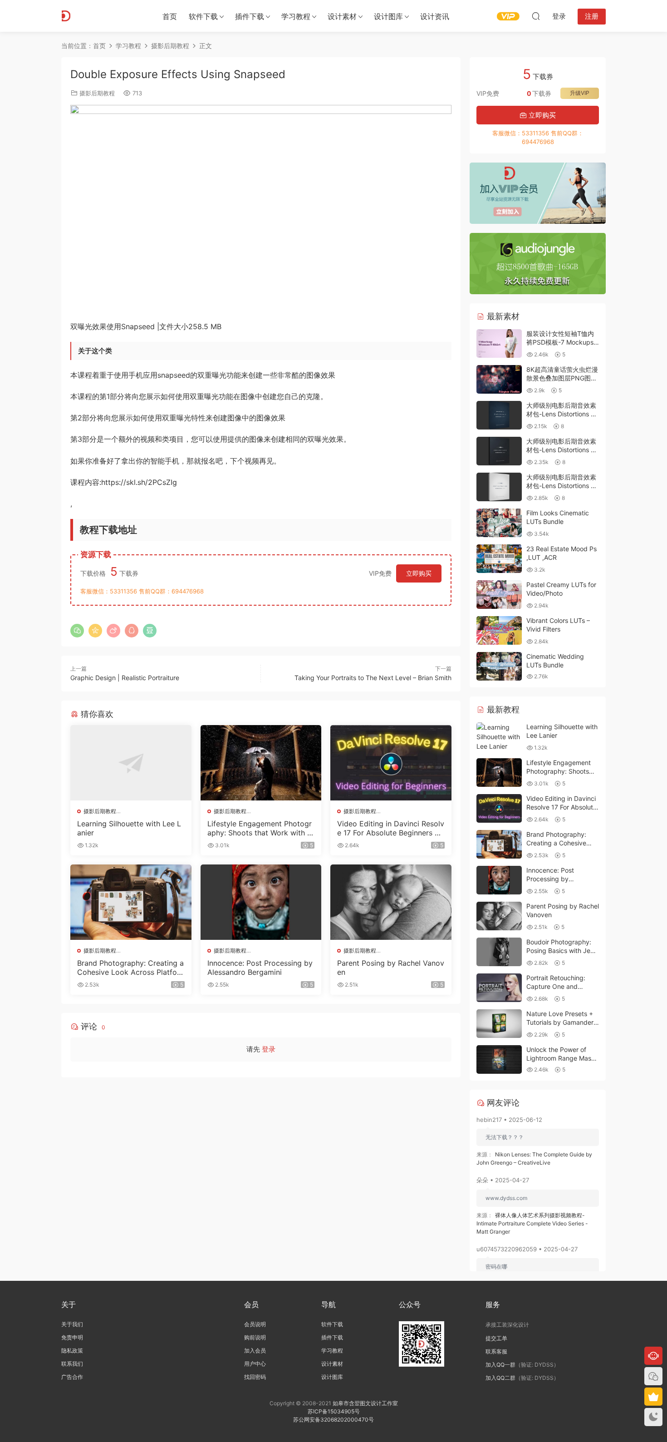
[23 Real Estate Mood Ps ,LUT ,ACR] (499, 558)
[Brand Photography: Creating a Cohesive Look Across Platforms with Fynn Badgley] (130, 902)
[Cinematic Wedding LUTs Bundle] (499, 666)
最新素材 (502, 316)
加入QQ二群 (500, 1377)
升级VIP (579, 92)
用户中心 (255, 1363)
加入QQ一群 (500, 1364)
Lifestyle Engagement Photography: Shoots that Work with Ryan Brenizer (259, 828)
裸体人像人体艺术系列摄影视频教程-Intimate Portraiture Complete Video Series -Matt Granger (532, 1223)
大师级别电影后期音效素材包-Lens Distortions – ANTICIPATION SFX (561, 486)
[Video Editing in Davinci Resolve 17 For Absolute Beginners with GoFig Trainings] (390, 762)
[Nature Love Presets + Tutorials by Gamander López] (499, 1023)
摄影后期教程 (97, 93)
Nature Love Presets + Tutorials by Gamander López (559, 1022)
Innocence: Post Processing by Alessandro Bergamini (260, 967)
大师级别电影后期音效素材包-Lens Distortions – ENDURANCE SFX (561, 414)
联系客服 (496, 1351)
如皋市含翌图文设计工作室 (365, 1403)
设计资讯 (434, 16)
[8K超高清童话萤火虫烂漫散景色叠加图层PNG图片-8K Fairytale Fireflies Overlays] (499, 379)
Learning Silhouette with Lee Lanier (129, 828)
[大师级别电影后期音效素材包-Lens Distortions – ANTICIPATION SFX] (499, 487)
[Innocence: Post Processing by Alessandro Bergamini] (261, 902)
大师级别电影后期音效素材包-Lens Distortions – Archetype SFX (561, 450)
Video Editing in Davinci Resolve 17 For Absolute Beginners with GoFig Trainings (390, 828)
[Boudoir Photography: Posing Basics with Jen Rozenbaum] (499, 952)
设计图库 (388, 16)
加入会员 (255, 1350)
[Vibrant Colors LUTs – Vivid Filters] (499, 630)
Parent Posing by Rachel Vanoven (390, 967)
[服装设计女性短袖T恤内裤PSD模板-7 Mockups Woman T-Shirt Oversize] (499, 343)
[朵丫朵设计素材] (102, 16)
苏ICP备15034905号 (334, 1411)
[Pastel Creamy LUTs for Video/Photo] (499, 594)
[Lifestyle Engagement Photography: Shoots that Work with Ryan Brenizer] (261, 762)
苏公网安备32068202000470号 (333, 1419)
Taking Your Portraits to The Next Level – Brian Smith (372, 677)
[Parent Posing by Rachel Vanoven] (390, 902)
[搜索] (535, 15)
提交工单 (496, 1338)
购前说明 (255, 1337)
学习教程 (295, 16)
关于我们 (72, 1324)
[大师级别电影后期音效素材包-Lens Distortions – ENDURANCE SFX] (499, 415)
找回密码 (255, 1376)
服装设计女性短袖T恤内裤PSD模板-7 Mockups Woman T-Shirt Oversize (562, 342)
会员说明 (255, 1324)
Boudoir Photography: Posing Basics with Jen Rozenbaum (560, 950)
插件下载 (249, 16)
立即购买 (419, 573)
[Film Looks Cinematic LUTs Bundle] (499, 523)
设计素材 (332, 1363)
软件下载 (203, 16)
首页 (169, 16)
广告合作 (72, 1376)
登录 (268, 1049)
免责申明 (72, 1337)
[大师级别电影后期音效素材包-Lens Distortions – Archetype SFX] (499, 451)
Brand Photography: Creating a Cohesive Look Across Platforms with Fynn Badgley (130, 967)
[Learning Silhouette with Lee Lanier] (130, 762)
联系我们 (72, 1363)
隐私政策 (72, 1350)
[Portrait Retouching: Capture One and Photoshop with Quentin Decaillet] (499, 987)
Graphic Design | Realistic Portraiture (124, 677)
